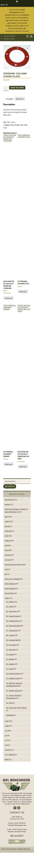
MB (21, 125)
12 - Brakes (10, 654)
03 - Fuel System (11, 611)
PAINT (7, 759)
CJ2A (5, 128)
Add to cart (17, 88)
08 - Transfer (10, 635)
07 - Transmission (12, 630)
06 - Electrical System (13, 626)
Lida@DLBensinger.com (17, 825)
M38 (6, 536)
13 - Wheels (10, 659)
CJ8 (6, 745)
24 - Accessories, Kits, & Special (16, 708)
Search (10, 486)
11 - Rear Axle (10, 649)
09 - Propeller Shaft (12, 640)
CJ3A (6, 721)
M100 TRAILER (10, 584)
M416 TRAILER (10, 588)
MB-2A (7, 526)
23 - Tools (9, 703)
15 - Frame (9, 669)
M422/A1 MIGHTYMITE (13, 564)
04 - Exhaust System (12, 616)
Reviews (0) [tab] (19, 99)
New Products (9, 499)
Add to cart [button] (8, 298)
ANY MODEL (9, 593)
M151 (7, 550)
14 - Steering (10, 664)
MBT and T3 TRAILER (12, 579)
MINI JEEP (8, 531)
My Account (8, 36)
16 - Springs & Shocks (13, 673)
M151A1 (8, 555)
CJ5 (6, 731)
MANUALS (10, 715)
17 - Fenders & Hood (12, 678)
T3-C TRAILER (10, 754)
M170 (7, 545)
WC (6, 574)
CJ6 (6, 735)
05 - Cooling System (12, 621)
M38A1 (7, 540)
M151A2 (8, 560)
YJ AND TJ (8, 750)
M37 (6, 569)
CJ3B (6, 726)
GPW (25, 125)
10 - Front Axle (11, 645)
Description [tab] (9, 99)
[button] (27, 48)
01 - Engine (9, 602)
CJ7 (6, 740)
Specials (7, 504)
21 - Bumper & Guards (13, 690)
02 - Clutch (9, 606)
